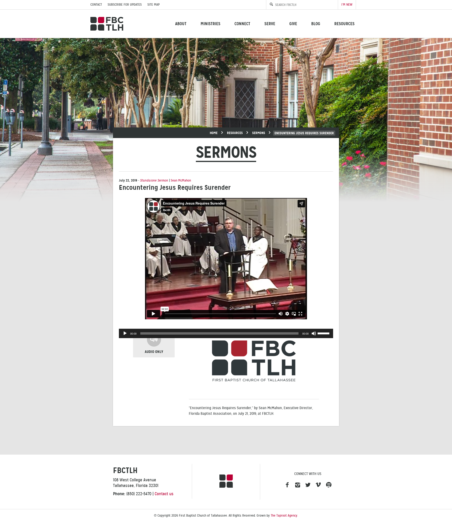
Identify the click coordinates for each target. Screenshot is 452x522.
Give (293, 23)
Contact (96, 5)
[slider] (324, 333)
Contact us (164, 493)
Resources (344, 23)
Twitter (307, 485)
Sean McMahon (181, 180)
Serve (269, 23)
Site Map (153, 5)
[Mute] (313, 333)
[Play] (125, 333)
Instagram (297, 485)
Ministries (210, 23)
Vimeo (318, 485)
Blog (315, 23)
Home (214, 133)
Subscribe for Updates (125, 5)
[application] (226, 333)
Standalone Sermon (154, 180)
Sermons (258, 133)
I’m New (346, 5)
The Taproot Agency (284, 516)
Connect (242, 23)
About (180, 23)
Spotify (328, 485)
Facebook (287, 485)
